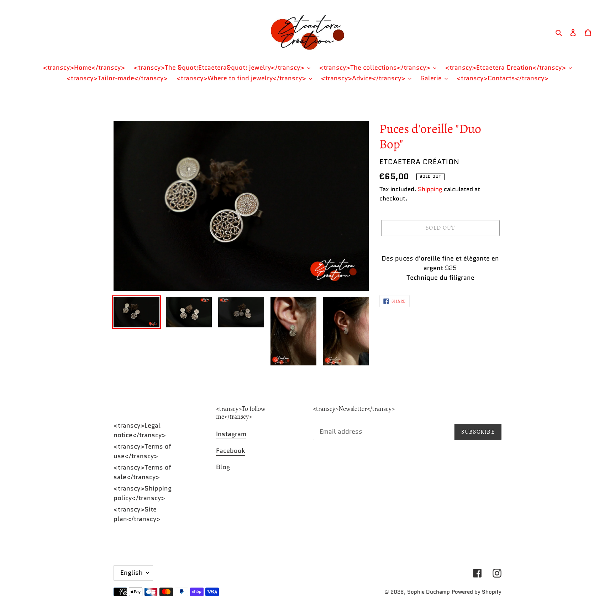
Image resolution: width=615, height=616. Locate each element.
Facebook (230, 450)
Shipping (430, 189)
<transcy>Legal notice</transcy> (140, 430)
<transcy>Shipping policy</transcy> (143, 493)
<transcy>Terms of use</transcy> (142, 451)
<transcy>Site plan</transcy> (137, 514)
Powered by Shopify (476, 592)
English (131, 572)
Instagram (231, 434)
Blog (223, 467)
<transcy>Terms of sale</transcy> (142, 472)
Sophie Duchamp (428, 592)
